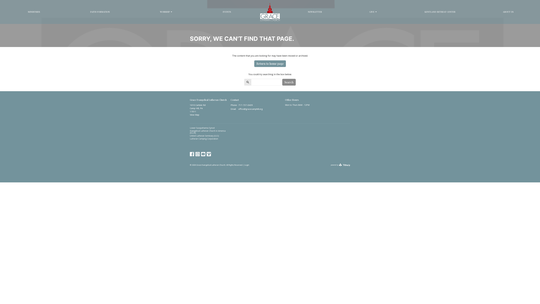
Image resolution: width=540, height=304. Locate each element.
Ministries (34, 11)
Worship (165, 11)
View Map (194, 114)
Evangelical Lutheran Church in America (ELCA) (208, 131)
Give (371, 11)
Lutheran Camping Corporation (204, 138)
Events (227, 11)
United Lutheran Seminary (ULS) (204, 135)
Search (288, 82)
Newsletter (315, 11)
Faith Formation (100, 11)
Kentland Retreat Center (440, 11)
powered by (339, 167)
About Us (508, 11)
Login (247, 165)
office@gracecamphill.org (250, 109)
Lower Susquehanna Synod (202, 128)
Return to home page (270, 63)
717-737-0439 (245, 105)
